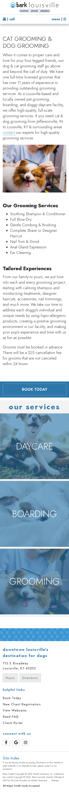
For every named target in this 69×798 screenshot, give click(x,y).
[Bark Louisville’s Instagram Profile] (25, 742)
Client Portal (13, 723)
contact (9, 132)
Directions (30, 678)
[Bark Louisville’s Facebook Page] (6, 742)
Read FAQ (10, 716)
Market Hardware (39, 780)
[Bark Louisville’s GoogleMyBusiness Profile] (16, 742)
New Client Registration (22, 704)
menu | (57, 19)
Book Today (12, 698)
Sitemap (55, 780)
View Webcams (15, 710)
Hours (10, 678)
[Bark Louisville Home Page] (34, 7)
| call (10, 19)
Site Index (11, 758)
